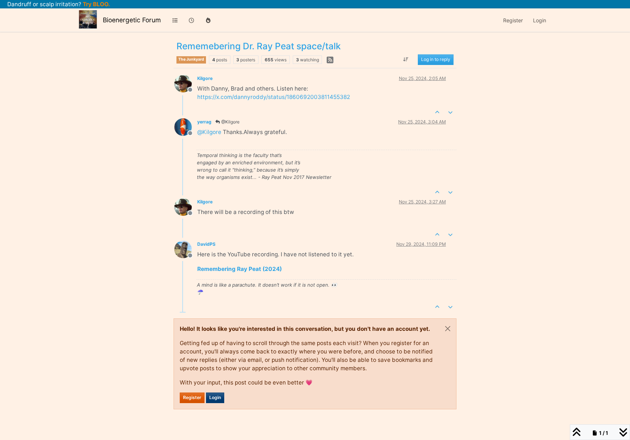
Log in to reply (435, 59)
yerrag (204, 122)
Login (215, 397)
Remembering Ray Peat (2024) (239, 268)
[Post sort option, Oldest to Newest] (406, 60)
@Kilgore (230, 122)
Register (192, 397)
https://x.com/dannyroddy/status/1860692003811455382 (273, 96)
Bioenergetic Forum (132, 20)
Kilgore (205, 78)
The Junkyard (191, 59)
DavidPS (206, 244)
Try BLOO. (95, 4)
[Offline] (185, 83)
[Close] (447, 328)
